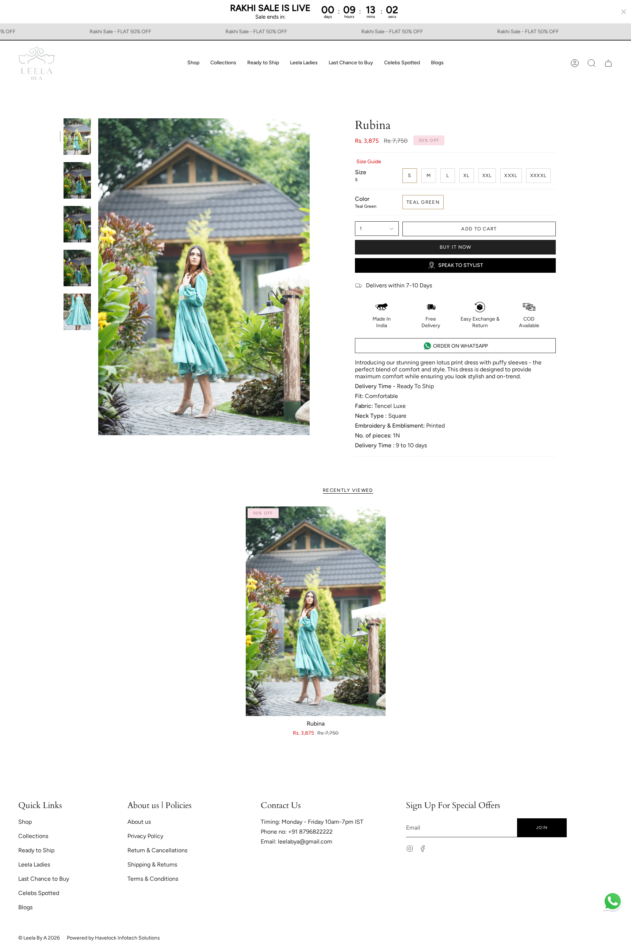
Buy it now (455, 247)
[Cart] (608, 63)
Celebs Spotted (38, 892)
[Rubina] (316, 611)
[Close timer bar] (624, 12)
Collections (33, 836)
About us (139, 821)
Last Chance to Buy (43, 878)
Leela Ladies (34, 864)
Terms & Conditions (152, 878)
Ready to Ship (36, 850)
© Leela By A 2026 (39, 938)
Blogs (25, 907)
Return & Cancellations (157, 850)
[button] (193, 63)
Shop (25, 821)
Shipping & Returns (152, 864)
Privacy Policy (145, 836)
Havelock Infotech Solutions (127, 938)
